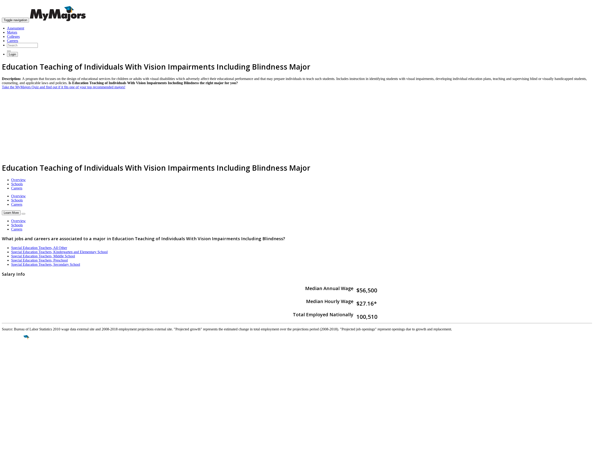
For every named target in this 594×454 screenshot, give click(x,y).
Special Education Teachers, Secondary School (45, 264)
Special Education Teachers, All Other (39, 248)
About (7, 390)
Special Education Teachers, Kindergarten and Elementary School (59, 252)
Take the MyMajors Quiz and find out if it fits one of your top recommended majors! (63, 87)
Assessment (15, 28)
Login (12, 54)
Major (13, 353)
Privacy (19, 448)
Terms (6, 448)
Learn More (11, 212)
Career (14, 373)
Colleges (13, 36)
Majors (12, 32)
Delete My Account (16, 417)
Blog (5, 421)
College (14, 363)
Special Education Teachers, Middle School (43, 256)
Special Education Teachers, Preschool (39, 260)
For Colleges (11, 408)
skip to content (582, 3)
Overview (18, 180)
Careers (12, 41)
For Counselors (13, 404)
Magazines (10, 412)
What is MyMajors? (16, 400)
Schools (17, 184)
